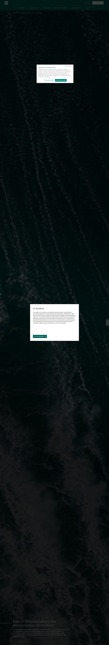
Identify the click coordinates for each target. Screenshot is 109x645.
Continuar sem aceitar (69, 65)
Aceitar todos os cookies (61, 80)
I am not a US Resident (39, 336)
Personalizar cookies (49, 80)
